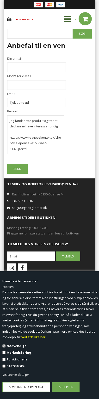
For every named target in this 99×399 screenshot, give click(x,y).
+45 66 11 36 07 (22, 201)
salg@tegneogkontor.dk (29, 207)
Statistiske (16, 366)
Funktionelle (17, 359)
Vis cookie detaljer (15, 374)
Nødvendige (16, 346)
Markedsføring (19, 352)
